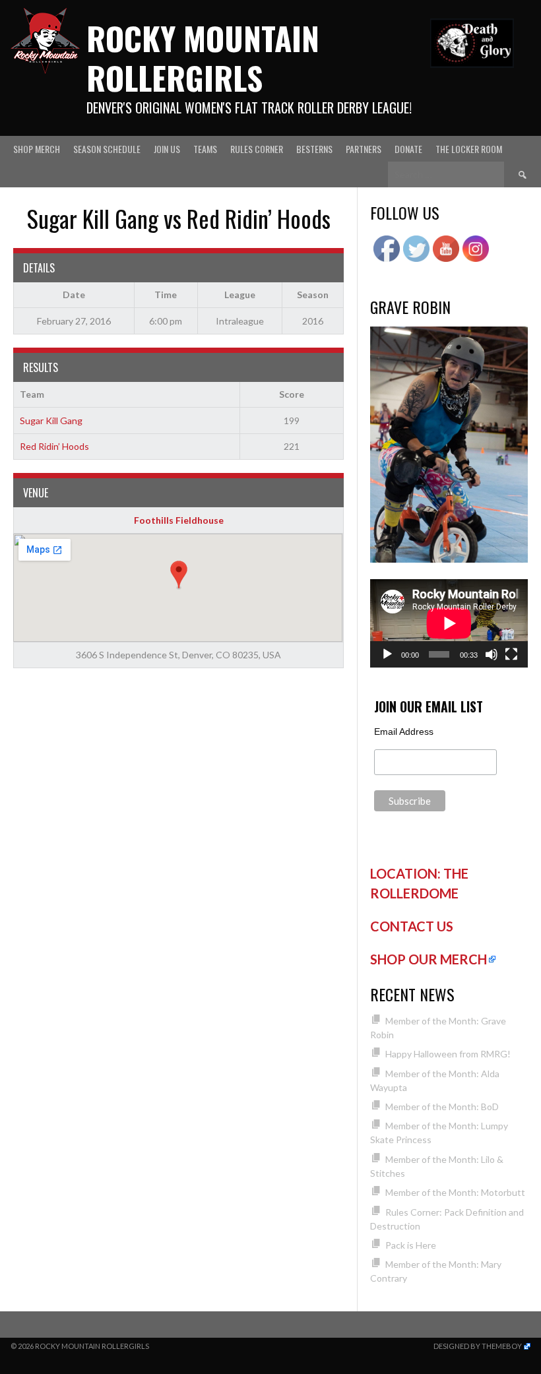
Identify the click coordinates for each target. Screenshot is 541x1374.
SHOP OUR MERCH (428, 959)
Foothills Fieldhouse (179, 520)
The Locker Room (468, 149)
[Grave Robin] (449, 559)
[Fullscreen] (511, 654)
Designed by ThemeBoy (477, 1346)
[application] (449, 623)
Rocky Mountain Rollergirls (202, 58)
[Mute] (491, 654)
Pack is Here (410, 1245)
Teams (205, 149)
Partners (363, 149)
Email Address (403, 731)
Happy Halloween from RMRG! (448, 1053)
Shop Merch (36, 149)
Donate (408, 149)
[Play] (387, 654)
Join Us (167, 149)
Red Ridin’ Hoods (54, 446)
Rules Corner (256, 149)
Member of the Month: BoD (442, 1106)
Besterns (314, 149)
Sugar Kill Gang (51, 420)
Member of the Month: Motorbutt (455, 1192)
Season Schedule (107, 149)
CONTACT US (411, 926)
